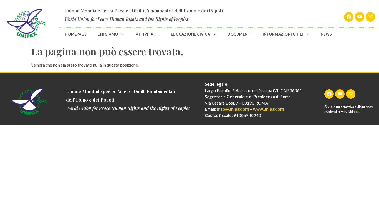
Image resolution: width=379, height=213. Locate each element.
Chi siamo (107, 34)
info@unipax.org (233, 108)
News (326, 34)
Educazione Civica (190, 34)
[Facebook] (348, 17)
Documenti (240, 34)
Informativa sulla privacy (354, 107)
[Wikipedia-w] (370, 17)
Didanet (354, 112)
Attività (144, 34)
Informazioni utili (283, 34)
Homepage (75, 34)
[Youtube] (359, 17)
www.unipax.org (268, 108)
